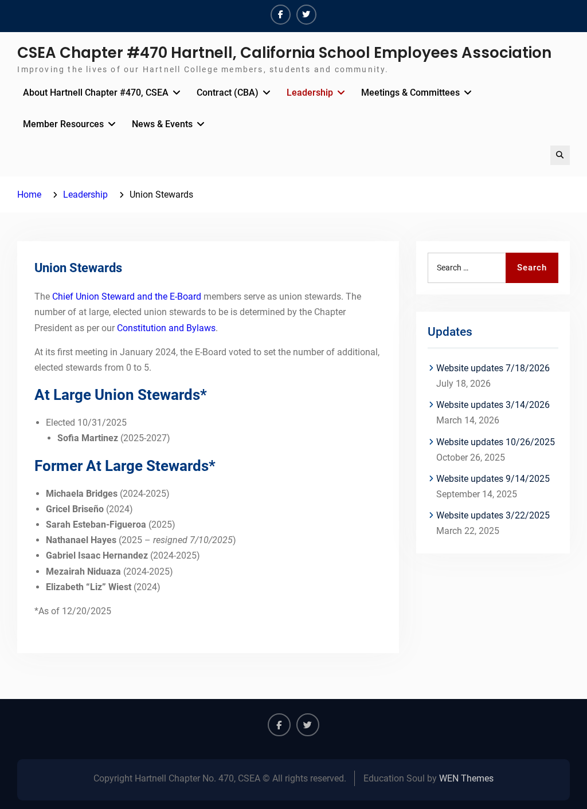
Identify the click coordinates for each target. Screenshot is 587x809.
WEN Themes (466, 778)
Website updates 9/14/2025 (493, 478)
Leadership (310, 92)
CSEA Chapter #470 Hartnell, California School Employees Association (284, 52)
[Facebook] (281, 15)
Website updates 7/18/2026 (493, 368)
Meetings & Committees (410, 92)
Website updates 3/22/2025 (493, 515)
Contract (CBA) (228, 92)
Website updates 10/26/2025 (495, 442)
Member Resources (63, 124)
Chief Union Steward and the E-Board (126, 296)
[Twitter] (306, 15)
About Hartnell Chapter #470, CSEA (96, 92)
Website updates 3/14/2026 (493, 404)
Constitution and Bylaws (166, 328)
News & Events (162, 124)
